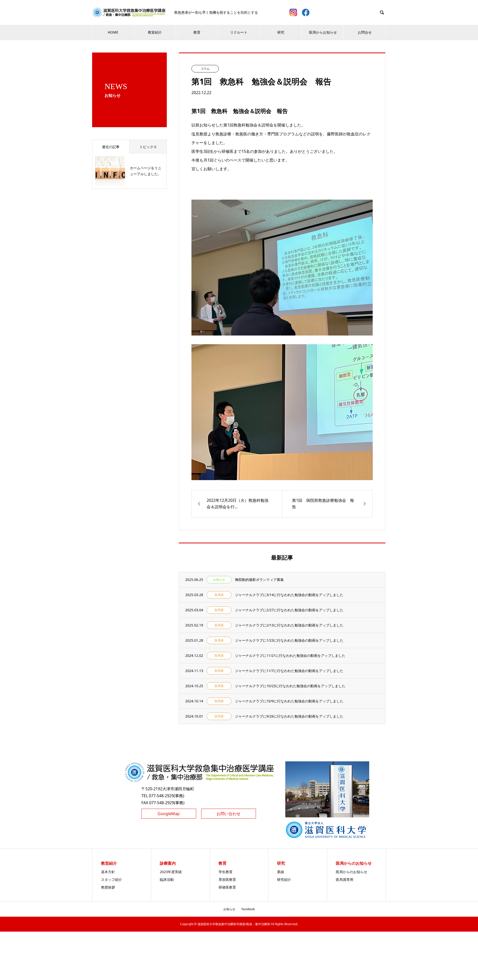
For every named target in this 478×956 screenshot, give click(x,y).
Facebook (248, 909)
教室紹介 (155, 32)
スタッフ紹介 (111, 879)
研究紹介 (284, 879)
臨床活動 (167, 879)
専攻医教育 (227, 879)
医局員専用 (344, 879)
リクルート (238, 32)
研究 (280, 32)
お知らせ (229, 909)
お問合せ (365, 32)
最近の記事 (111, 146)
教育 (196, 32)
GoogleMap (169, 813)
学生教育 (226, 871)
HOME (113, 32)
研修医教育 (227, 887)
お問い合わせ (228, 813)
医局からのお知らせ (351, 871)
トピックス (148, 146)
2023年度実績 (171, 871)
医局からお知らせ (323, 32)
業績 (280, 871)
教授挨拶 (108, 887)
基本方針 (108, 871)
